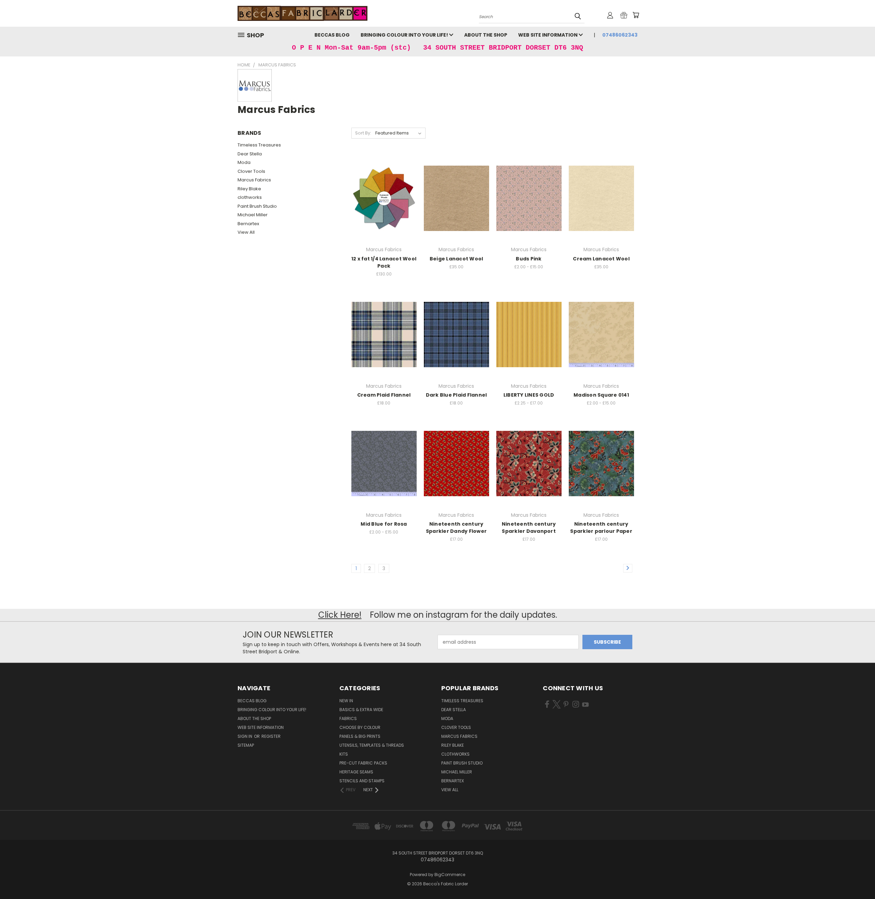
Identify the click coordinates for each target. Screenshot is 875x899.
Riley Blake (249, 188)
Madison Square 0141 (601, 394)
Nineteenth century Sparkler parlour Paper (601, 528)
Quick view (384, 188)
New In (346, 701)
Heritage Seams (356, 772)
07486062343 (619, 34)
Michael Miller (253, 214)
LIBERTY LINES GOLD (528, 394)
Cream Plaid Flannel (384, 394)
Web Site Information (548, 34)
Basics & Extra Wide (361, 709)
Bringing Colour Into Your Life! (405, 34)
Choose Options (529, 203)
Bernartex (248, 223)
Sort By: (363, 133)
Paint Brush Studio (257, 206)
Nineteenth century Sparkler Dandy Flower (456, 528)
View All (246, 232)
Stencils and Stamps (362, 781)
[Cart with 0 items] (635, 15)
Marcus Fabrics (254, 180)
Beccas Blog (332, 34)
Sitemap (246, 745)
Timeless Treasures (259, 145)
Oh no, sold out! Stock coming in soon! (384, 203)
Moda (244, 162)
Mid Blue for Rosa (384, 524)
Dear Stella (250, 154)
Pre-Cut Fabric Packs (363, 763)
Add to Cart (456, 203)
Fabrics (348, 718)
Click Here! (340, 614)
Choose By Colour (359, 727)
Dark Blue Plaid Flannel (456, 394)
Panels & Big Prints (359, 736)
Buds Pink (528, 258)
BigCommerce (449, 874)
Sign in (245, 736)
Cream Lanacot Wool (601, 258)
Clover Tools (251, 171)
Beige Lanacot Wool (456, 258)
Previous (857, 877)
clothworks (250, 197)
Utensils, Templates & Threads (371, 745)
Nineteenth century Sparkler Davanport (529, 528)
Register (271, 736)
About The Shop (485, 34)
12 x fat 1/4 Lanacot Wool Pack (383, 262)
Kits (343, 754)
